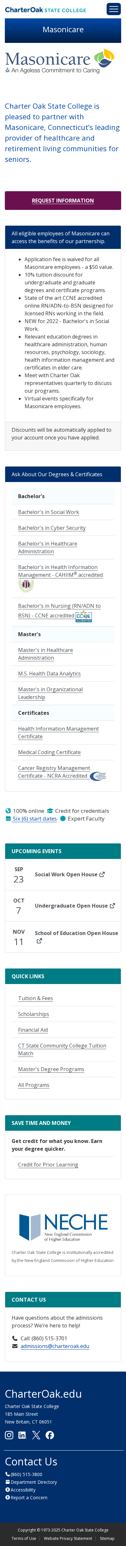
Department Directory (34, 1482)
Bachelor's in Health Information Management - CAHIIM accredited (60, 571)
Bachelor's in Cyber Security (52, 527)
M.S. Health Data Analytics (49, 673)
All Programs (33, 1084)
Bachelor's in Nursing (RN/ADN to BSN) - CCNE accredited (59, 610)
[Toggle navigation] (114, 9)
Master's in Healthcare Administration (45, 653)
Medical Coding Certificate (49, 752)
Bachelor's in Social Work (48, 512)
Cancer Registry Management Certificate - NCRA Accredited (54, 771)
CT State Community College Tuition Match (62, 1049)
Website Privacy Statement (68, 1538)
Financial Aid (33, 1029)
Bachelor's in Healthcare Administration (47, 547)
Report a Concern (29, 1497)
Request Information (63, 200)
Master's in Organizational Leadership (50, 693)
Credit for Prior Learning (48, 1164)
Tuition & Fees (35, 998)
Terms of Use (24, 1538)
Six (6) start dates (34, 818)
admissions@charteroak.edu (55, 1346)
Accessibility (23, 1490)
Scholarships (33, 1014)
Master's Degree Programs (51, 1069)
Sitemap (107, 1538)
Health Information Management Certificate (58, 732)
